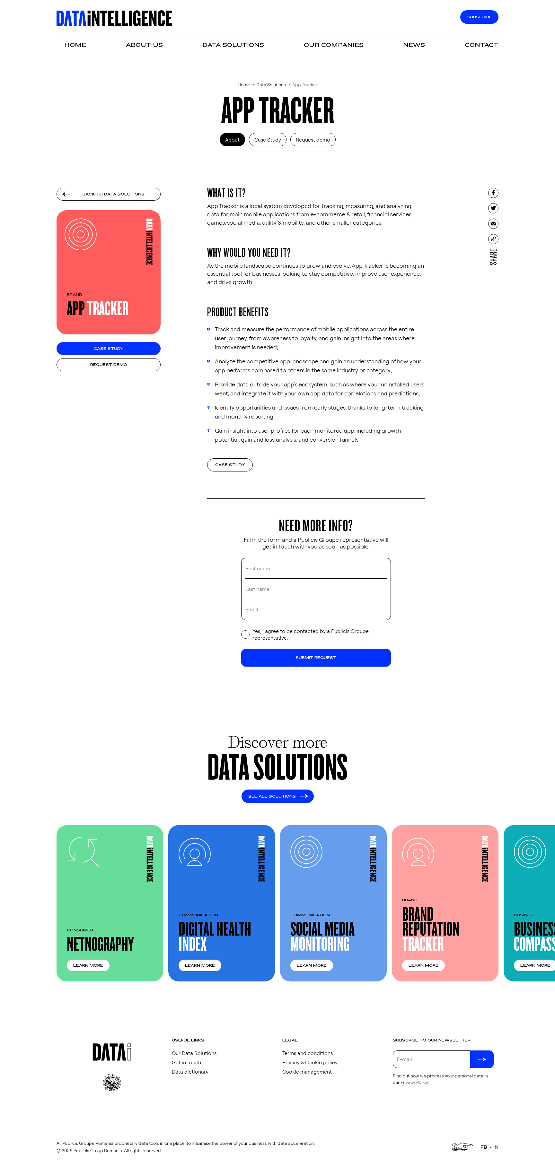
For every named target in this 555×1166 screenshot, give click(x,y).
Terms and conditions (307, 1053)
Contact (481, 45)
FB (483, 1147)
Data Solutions (233, 45)
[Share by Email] (493, 224)
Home (75, 45)
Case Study (267, 139)
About (232, 139)
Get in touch (186, 1062)
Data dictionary (190, 1071)
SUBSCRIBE (479, 17)
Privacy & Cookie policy (310, 1062)
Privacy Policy (414, 1082)
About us (144, 45)
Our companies (334, 45)
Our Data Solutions (194, 1053)
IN (495, 1147)
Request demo (313, 139)
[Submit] (482, 1059)
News (414, 45)
